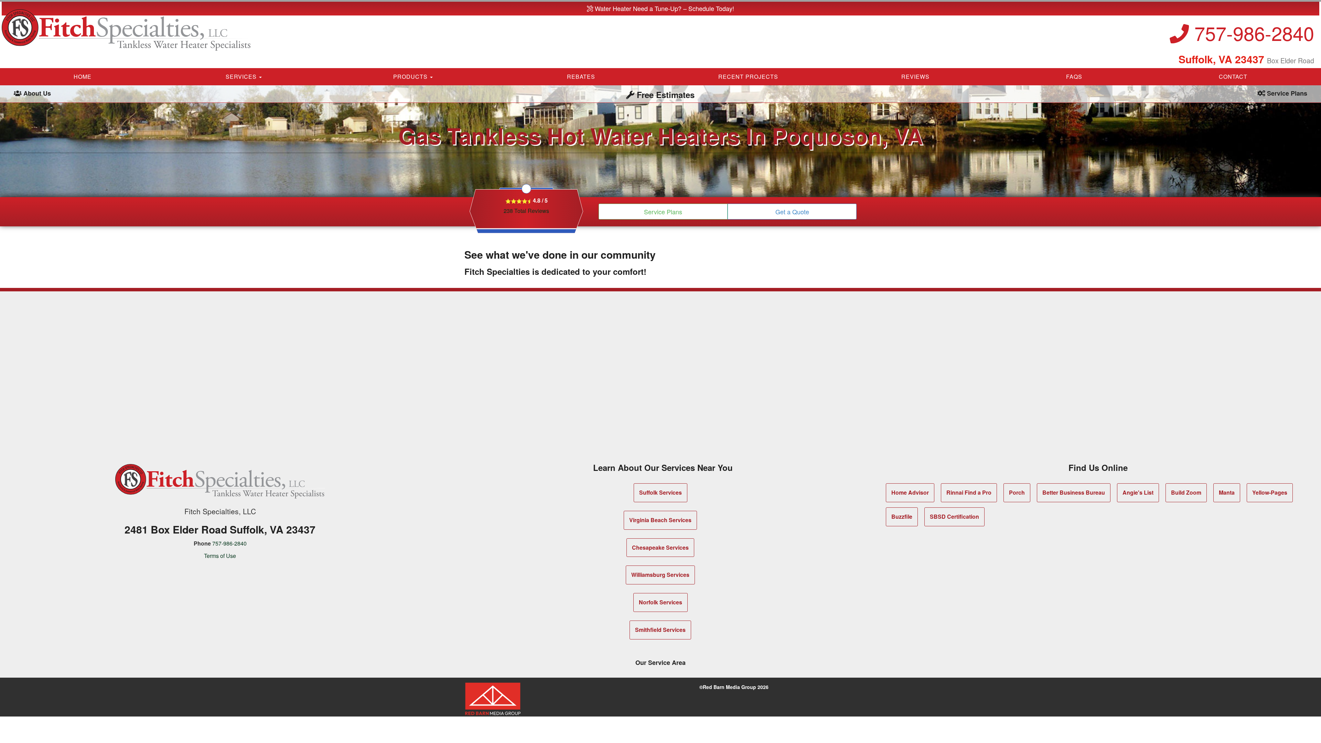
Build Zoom (1186, 492)
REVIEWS (915, 76)
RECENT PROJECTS (748, 76)
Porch (1017, 492)
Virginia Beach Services (660, 520)
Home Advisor (910, 492)
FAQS (1074, 76)
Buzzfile (901, 516)
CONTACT (1233, 76)
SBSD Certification (954, 516)
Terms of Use (220, 556)
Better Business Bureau (1073, 492)
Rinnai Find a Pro (968, 492)
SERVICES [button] (242, 76)
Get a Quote (792, 211)
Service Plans (663, 211)
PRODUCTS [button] (411, 76)
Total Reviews (526, 211)
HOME (83, 76)
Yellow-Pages (1269, 492)
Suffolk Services (660, 492)
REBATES (581, 76)
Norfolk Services (660, 602)
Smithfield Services (660, 630)
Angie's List (1138, 492)
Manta (1227, 492)
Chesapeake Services (660, 547)
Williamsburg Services (660, 575)
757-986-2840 (1251, 32)
